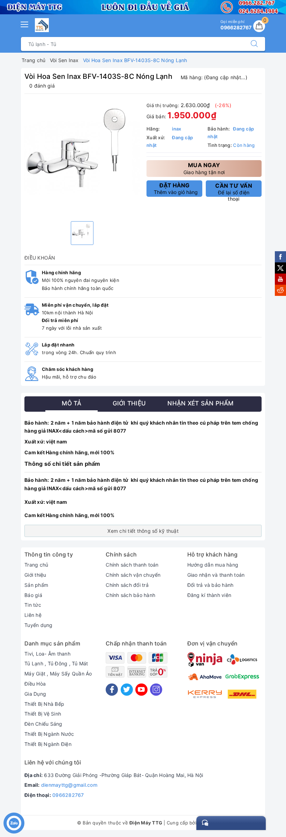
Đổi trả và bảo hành (210, 585)
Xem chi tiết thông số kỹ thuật (143, 531)
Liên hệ (33, 615)
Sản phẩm (36, 585)
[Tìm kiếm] (254, 44)
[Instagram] (156, 689)
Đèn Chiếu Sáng (43, 724)
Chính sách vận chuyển (133, 575)
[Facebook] (112, 689)
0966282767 (68, 795)
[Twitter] (127, 689)
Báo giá (33, 595)
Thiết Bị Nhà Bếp (44, 704)
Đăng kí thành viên (209, 595)
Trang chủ (36, 565)
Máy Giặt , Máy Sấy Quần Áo (58, 674)
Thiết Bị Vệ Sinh (42, 714)
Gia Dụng (35, 694)
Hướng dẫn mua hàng (213, 565)
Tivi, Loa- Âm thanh (47, 654)
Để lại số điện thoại (233, 189)
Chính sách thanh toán (132, 565)
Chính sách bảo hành (130, 595)
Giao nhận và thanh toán (216, 575)
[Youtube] (141, 689)
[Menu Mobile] (25, 24)
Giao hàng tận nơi (204, 168)
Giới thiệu (35, 575)
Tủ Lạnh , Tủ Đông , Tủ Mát (56, 663)
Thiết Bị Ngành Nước (49, 734)
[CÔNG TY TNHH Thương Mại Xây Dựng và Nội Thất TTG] (42, 25)
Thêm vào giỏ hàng (176, 188)
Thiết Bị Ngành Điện (48, 744)
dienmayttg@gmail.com (69, 785)
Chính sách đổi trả (127, 585)
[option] (82, 158)
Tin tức (32, 605)
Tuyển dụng (38, 625)
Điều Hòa (35, 684)
